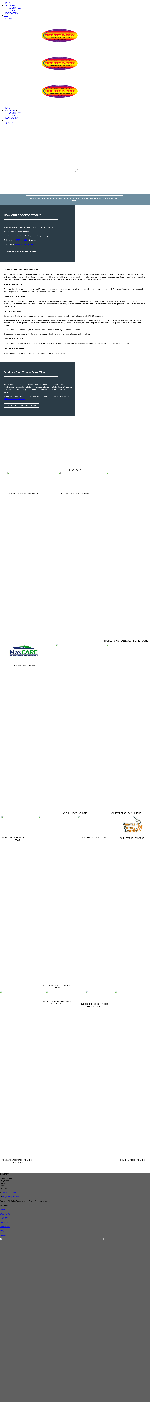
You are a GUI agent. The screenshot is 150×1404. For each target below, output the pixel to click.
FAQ (6, 15)
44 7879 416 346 (20, 240)
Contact (3, 1235)
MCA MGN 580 (15, 8)
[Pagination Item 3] (77, 470)
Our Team (4, 1222)
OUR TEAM (13, 10)
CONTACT (8, 18)
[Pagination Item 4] (80, 470)
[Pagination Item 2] (73, 470)
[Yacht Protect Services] (41, 75)
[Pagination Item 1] (69, 470)
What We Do (5, 1214)
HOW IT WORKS (11, 13)
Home (2, 1209)
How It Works (5, 1226)
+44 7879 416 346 (9, 1192)
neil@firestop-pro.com (23, 244)
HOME (7, 3)
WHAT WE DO (10, 5)
